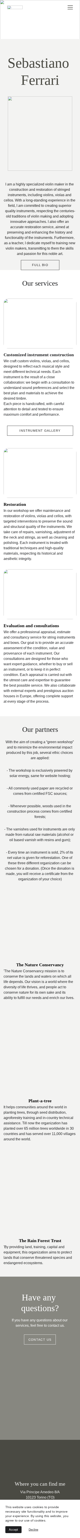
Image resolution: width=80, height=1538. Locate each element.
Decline (33, 1529)
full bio (40, 265)
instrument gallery (39, 430)
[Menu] (70, 7)
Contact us (40, 1339)
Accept (13, 1529)
